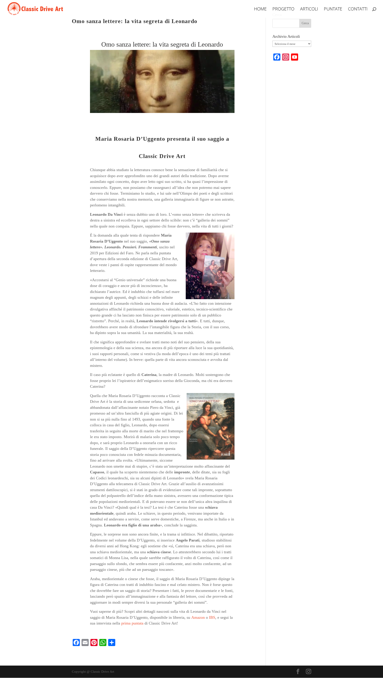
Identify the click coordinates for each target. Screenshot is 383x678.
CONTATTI (357, 9)
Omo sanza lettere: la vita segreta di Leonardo (134, 21)
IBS (212, 617)
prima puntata (132, 623)
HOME (260, 9)
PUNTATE (333, 9)
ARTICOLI (309, 9)
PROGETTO (283, 9)
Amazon (198, 617)
